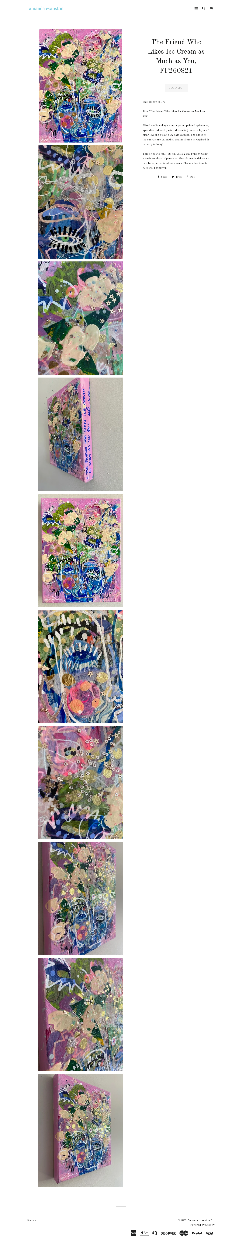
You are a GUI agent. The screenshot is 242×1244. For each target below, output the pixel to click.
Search (31, 1220)
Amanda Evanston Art (201, 1220)
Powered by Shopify (202, 1224)
